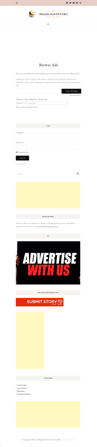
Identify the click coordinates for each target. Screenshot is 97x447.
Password (19, 142)
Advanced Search (75, 95)
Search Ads (42, 99)
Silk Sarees (21, 391)
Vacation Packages (24, 394)
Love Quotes (22, 388)
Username (19, 132)
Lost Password (22, 164)
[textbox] (46, 103)
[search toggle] (80, 3)
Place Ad (19, 99)
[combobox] (46, 103)
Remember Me (22, 152)
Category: (19, 103)
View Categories (30, 99)
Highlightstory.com (68, 439)
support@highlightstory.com (47, 226)
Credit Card (21, 385)
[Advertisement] (48, 42)
